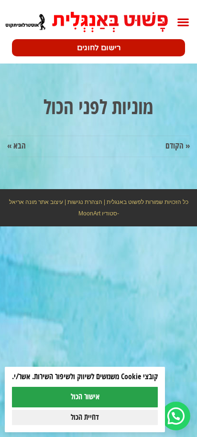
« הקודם (177, 146)
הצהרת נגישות (84, 202)
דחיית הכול (85, 417)
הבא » (16, 146)
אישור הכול (85, 397)
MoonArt (89, 213)
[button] (183, 22)
